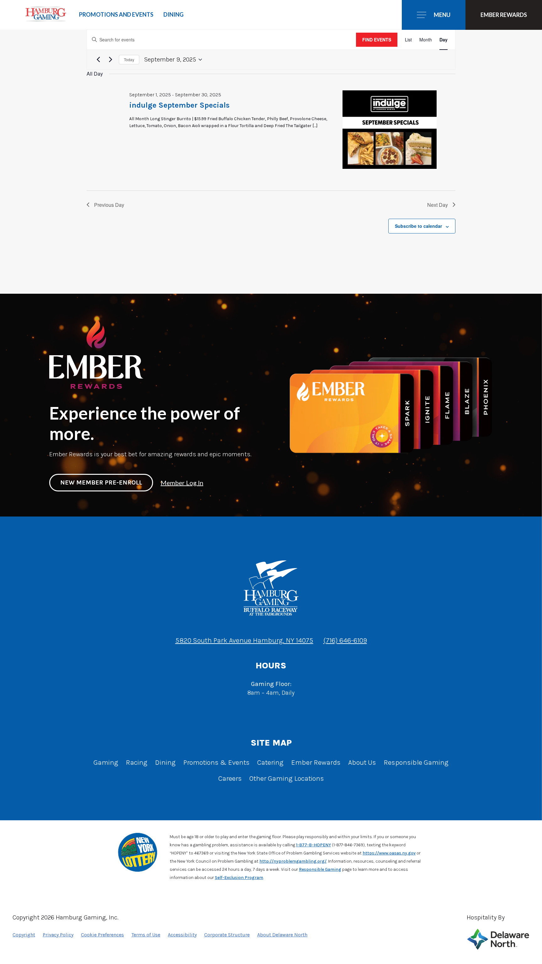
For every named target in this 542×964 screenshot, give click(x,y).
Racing (136, 762)
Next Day (437, 204)
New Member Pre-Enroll (101, 482)
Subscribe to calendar (418, 226)
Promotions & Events (216, 762)
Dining (173, 14)
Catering (270, 762)
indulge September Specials (179, 105)
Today (129, 59)
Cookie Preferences (102, 935)
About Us (362, 762)
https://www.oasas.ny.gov (389, 853)
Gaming (105, 762)
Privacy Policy (58, 935)
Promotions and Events (116, 14)
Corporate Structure (227, 935)
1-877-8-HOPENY (313, 845)
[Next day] (110, 59)
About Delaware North (282, 935)
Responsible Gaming (416, 762)
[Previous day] (98, 59)
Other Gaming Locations (286, 778)
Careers (230, 778)
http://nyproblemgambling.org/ (293, 861)
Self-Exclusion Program (239, 877)
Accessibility (182, 935)
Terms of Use (145, 935)
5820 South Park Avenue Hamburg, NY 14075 (244, 640)
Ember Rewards (316, 762)
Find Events (376, 39)
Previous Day (109, 204)
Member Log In (182, 482)
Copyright (24, 935)
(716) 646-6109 (345, 640)
